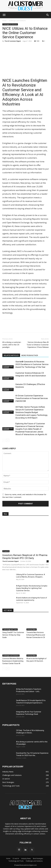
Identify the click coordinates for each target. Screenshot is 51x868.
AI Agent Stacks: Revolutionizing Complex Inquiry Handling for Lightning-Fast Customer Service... (31, 588)
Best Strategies (38, 858)
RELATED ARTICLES (11, 355)
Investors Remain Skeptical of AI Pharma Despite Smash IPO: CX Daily (24, 557)
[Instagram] (19, 849)
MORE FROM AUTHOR (29, 355)
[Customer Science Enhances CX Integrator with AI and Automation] (8, 376)
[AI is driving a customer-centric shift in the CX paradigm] (8, 745)
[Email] (21, 46)
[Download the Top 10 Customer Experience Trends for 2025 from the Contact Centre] (8, 756)
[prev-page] (3, 440)
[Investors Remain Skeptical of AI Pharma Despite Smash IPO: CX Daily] (25, 535)
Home (4, 21)
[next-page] (7, 440)
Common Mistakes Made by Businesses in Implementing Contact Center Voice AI (12, 661)
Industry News (31, 629)
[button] (4, 15)
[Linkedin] (4, 46)
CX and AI (6, 551)
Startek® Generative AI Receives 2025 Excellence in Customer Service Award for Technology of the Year (31, 364)
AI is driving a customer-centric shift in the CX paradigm (11, 344)
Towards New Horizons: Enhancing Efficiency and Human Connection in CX (35, 634)
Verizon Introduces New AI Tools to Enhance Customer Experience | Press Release (38, 344)
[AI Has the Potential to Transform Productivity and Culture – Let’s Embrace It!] (8, 692)
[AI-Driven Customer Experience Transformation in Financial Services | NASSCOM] (8, 398)
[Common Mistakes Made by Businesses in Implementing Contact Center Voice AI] (13, 649)
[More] (26, 46)
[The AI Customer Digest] (25, 6)
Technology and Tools (10, 629)
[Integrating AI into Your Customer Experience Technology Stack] (8, 715)
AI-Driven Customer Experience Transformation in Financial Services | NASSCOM (31, 398)
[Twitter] (15, 46)
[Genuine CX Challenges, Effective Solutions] (8, 387)
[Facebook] (10, 46)
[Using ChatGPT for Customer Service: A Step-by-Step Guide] (13, 622)
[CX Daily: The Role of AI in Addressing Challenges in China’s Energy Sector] (8, 733)
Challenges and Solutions (17, 21)
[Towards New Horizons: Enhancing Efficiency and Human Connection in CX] (37, 622)
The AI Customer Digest (13, 41)
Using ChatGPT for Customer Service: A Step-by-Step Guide (13, 634)
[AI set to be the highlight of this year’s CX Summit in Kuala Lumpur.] (37, 649)
